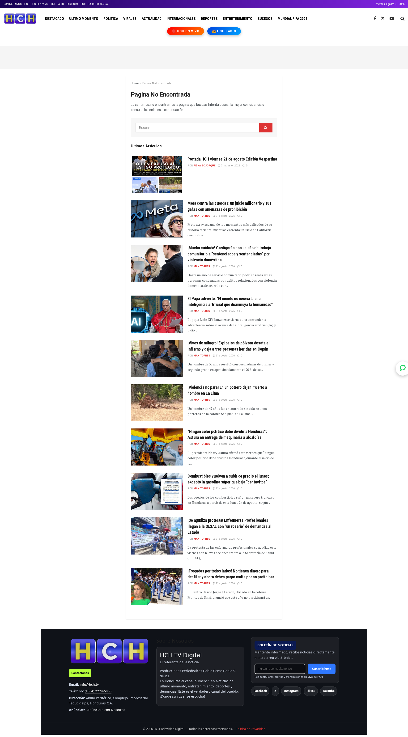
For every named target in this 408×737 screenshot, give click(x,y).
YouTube (329, 691)
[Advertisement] (204, 56)
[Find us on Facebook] (375, 18)
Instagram (291, 691)
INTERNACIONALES (181, 19)
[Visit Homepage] (20, 19)
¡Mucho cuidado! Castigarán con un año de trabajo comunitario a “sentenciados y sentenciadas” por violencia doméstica (229, 253)
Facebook (260, 691)
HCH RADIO (57, 4)
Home (135, 83)
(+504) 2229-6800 (98, 691)
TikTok (310, 691)
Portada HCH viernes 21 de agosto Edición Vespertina (232, 159)
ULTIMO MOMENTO (83, 19)
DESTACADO (54, 19)
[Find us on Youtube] (392, 18)
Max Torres (202, 215)
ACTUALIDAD (152, 19)
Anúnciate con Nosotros (106, 709)
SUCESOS (265, 19)
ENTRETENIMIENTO (237, 19)
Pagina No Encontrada (156, 83)
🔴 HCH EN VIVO (186, 31)
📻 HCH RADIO (224, 31)
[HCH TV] (109, 651)
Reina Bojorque (204, 165)
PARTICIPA (72, 4)
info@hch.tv (89, 684)
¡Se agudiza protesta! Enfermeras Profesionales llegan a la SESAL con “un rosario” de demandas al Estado (229, 526)
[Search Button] (402, 19)
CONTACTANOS (12, 4)
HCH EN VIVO (40, 4)
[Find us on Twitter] (383, 18)
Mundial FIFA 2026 (292, 19)
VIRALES (129, 19)
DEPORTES (209, 19)
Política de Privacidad (250, 729)
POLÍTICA (110, 19)
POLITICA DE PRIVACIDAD (95, 4)
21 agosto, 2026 (230, 165)
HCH (27, 4)
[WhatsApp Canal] (403, 368)
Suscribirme (321, 668)
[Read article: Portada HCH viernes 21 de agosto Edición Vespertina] (157, 174)
